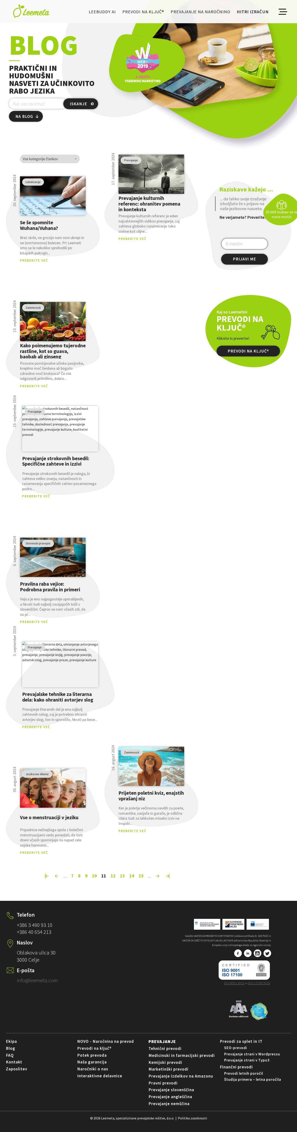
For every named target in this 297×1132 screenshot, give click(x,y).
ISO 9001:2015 (234, 983)
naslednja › (158, 876)
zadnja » (168, 876)
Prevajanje (162, 1041)
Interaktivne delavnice (99, 1075)
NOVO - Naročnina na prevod (105, 1041)
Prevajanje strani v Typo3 (247, 1060)
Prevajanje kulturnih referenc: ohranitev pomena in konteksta (149, 203)
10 (94, 876)
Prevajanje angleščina (170, 1096)
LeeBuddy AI (102, 11)
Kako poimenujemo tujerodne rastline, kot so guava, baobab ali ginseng (53, 351)
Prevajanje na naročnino (200, 11)
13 (122, 876)
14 (131, 876)
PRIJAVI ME (244, 259)
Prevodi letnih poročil (243, 1073)
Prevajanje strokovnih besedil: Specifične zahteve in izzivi (55, 461)
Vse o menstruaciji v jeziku (49, 817)
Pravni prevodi (163, 1083)
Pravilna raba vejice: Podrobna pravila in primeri (50, 587)
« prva (47, 876)
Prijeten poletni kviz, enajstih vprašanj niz (151, 796)
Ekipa (11, 1041)
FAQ (10, 1055)
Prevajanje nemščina (169, 1103)
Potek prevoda (92, 1055)
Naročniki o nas (92, 1068)
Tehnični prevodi (165, 1048)
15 (141, 876)
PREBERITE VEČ (34, 260)
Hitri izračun (253, 11)
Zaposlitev (16, 1068)
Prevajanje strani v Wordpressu (252, 1054)
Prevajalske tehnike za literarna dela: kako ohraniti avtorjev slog (57, 697)
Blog (10, 1048)
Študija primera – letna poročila (252, 1079)
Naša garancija (92, 1061)
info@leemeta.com (37, 980)
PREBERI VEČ (53, 196)
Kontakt (14, 1061)
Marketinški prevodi (168, 1069)
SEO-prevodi (235, 1047)
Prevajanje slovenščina (171, 1089)
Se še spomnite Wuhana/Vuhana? (39, 225)
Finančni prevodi (236, 1066)
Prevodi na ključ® (143, 11)
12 (113, 876)
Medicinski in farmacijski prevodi (181, 1055)
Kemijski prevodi (165, 1062)
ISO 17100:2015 (259, 983)
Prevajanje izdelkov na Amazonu (180, 1076)
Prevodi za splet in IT (241, 1041)
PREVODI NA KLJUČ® (248, 351)
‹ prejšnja (57, 876)
